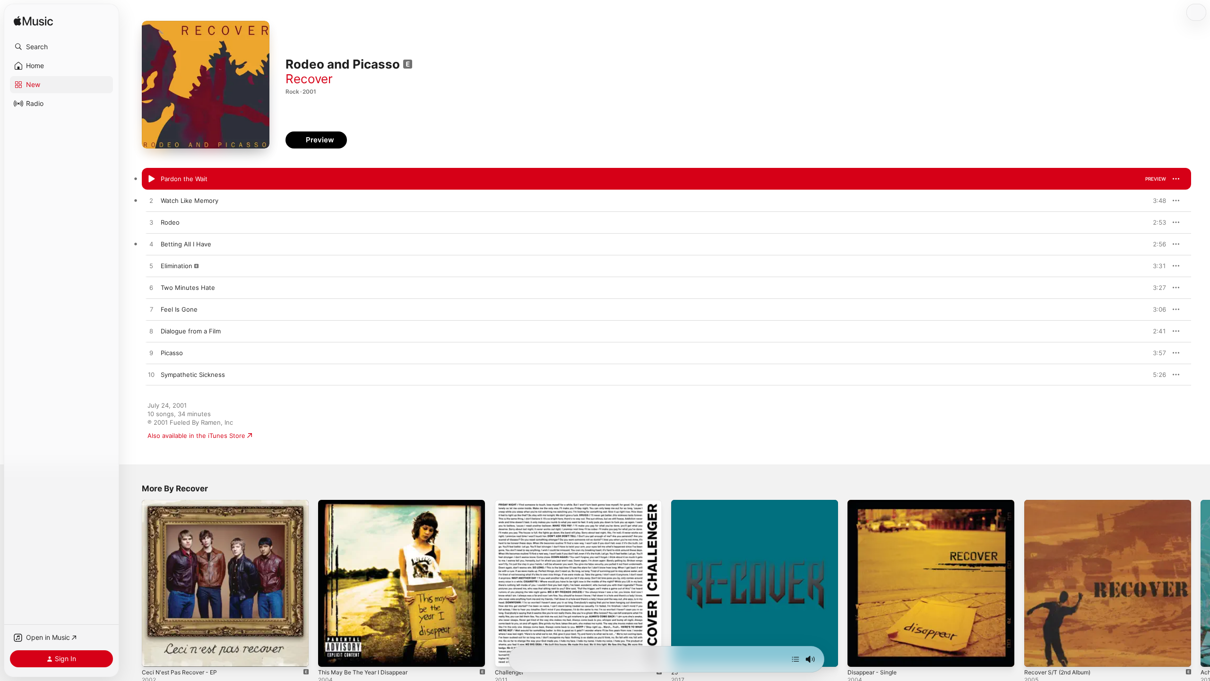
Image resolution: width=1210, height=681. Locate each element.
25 (675, 503)
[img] (33, 21)
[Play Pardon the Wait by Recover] (151, 179)
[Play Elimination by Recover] (151, 266)
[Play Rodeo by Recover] (151, 222)
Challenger (511, 503)
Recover (309, 78)
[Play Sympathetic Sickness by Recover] (151, 375)
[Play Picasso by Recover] (151, 353)
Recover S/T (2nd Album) (1061, 503)
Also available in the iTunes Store (196, 435)
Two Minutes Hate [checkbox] (188, 287)
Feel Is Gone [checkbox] (179, 309)
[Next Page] (1200, 583)
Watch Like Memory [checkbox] (189, 200)
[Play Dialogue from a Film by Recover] (151, 331)
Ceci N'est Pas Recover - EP (183, 503)
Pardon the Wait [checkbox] (184, 179)
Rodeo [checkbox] (170, 222)
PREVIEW (1155, 179)
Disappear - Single (874, 503)
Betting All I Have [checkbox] (186, 244)
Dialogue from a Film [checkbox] (191, 331)
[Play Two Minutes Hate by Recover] (151, 288)
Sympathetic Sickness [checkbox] (193, 374)
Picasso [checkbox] (172, 353)
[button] (61, 47)
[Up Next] (795, 659)
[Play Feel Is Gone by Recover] (151, 310)
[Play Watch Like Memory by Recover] (151, 201)
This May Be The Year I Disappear (367, 503)
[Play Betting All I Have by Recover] (151, 244)
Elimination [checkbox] (176, 266)
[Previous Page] (132, 583)
